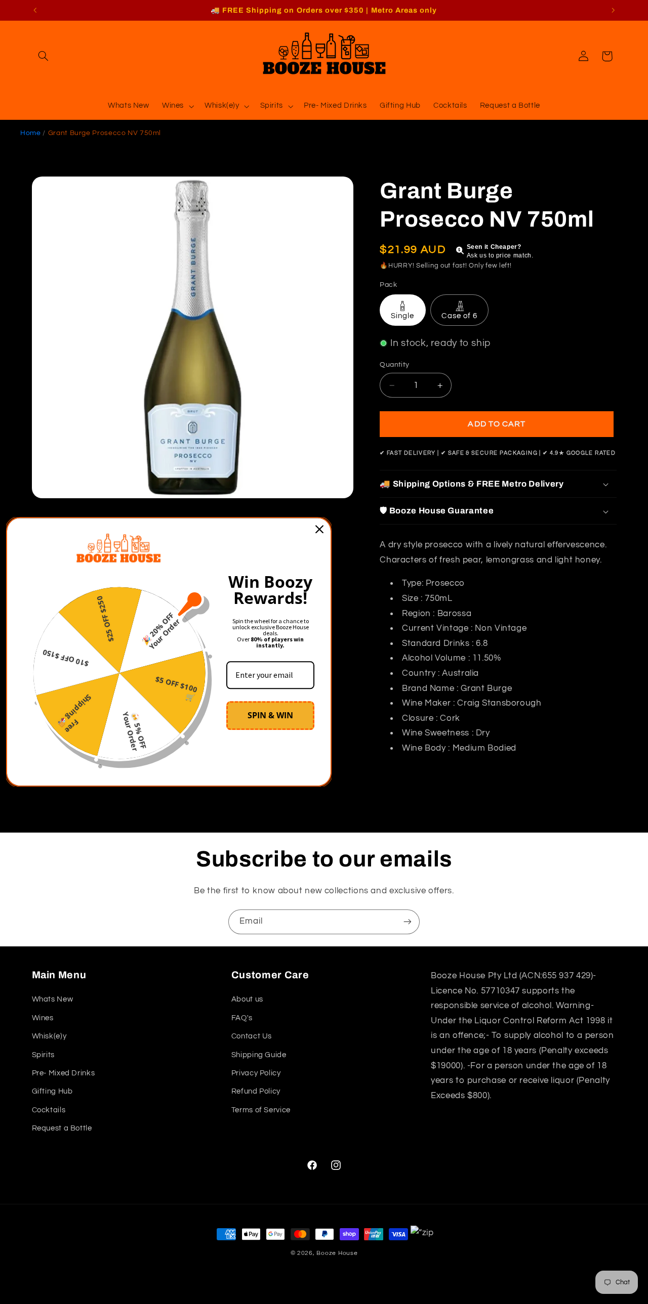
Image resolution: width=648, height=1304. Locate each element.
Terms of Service (261, 1110)
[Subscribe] (407, 921)
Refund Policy (255, 1091)
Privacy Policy (256, 1073)
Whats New (52, 999)
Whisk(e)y (49, 1036)
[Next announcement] (613, 10)
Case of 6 (459, 316)
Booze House (336, 1253)
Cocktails (49, 1110)
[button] (43, 56)
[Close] (319, 529)
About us (247, 999)
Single (402, 316)
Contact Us (251, 1036)
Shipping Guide (259, 1055)
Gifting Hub (52, 1091)
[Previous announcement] (35, 10)
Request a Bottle (62, 1128)
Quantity (394, 364)
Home (30, 133)
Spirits (43, 1055)
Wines (43, 1018)
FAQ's (242, 1018)
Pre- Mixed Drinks (63, 1073)
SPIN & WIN (270, 715)
